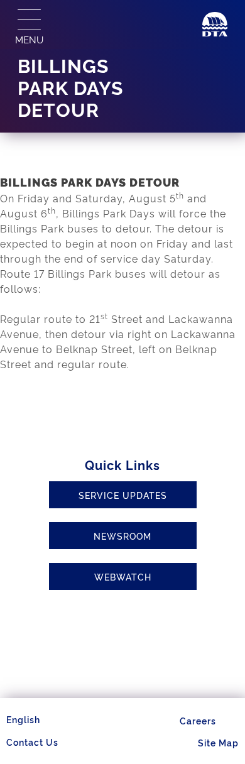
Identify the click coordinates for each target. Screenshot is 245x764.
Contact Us (32, 742)
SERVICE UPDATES (123, 495)
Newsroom (122, 536)
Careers (198, 720)
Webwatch (122, 576)
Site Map (218, 742)
